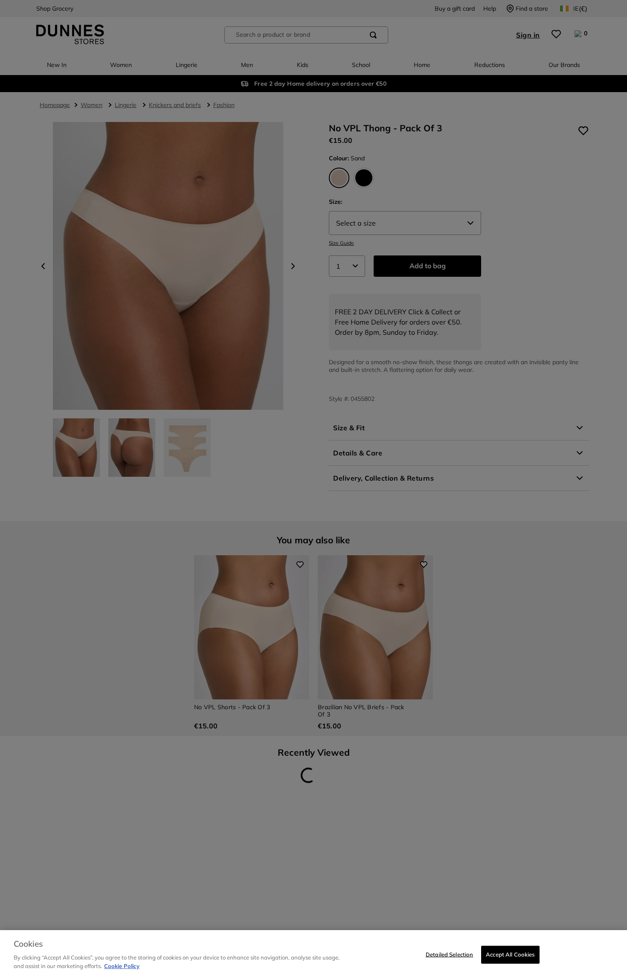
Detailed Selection (449, 954)
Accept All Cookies (510, 954)
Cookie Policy (121, 965)
